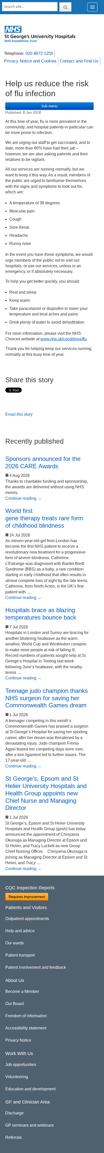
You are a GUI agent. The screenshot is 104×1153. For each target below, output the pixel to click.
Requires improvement (27, 897)
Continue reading (23, 498)
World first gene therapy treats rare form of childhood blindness (44, 518)
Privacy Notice (18, 1040)
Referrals (13, 1137)
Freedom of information (26, 1016)
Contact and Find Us (79, 61)
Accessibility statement (25, 1028)
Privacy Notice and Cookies (30, 61)
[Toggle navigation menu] (92, 7)
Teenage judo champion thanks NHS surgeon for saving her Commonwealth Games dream (46, 698)
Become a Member (22, 991)
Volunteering (16, 1077)
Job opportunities (20, 1064)
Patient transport (20, 955)
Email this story (19, 414)
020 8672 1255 (39, 53)
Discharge (14, 1113)
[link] (43, 33)
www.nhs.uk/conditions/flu (63, 339)
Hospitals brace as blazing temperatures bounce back (40, 614)
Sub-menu (49, 106)
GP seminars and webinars (29, 1125)
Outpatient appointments (27, 918)
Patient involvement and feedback (35, 967)
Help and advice (20, 931)
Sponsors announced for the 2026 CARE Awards (43, 462)
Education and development (30, 1089)
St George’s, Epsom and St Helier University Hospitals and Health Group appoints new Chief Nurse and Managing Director (46, 793)
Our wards (14, 943)
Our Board (14, 1003)
